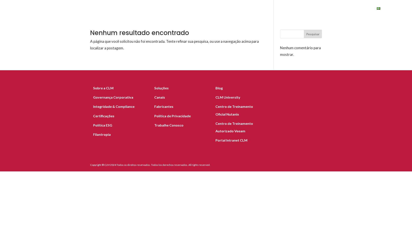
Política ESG (102, 125)
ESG (335, 9)
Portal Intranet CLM (231, 140)
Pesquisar (313, 34)
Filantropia (102, 134)
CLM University (227, 97)
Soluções (198, 9)
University (357, 9)
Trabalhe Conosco (168, 125)
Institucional (309, 9)
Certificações (103, 116)
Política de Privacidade (172, 116)
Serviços (221, 9)
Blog (286, 9)
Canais (270, 9)
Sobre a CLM (103, 88)
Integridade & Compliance (114, 106)
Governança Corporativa (113, 97)
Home (179, 9)
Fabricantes (246, 9)
